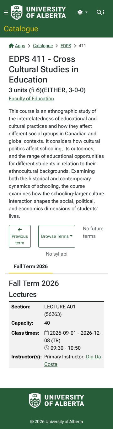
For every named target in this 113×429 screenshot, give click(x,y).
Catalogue (21, 28)
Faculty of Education (31, 99)
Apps (20, 45)
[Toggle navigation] (6, 12)
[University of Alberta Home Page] (38, 12)
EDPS (66, 45)
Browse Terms (55, 236)
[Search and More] (100, 12)
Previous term (20, 239)
